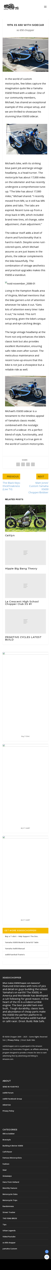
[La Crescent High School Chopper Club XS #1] (25, 586)
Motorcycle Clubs (10, 1194)
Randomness (8, 1206)
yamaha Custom (10, 1248)
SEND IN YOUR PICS (11, 1087)
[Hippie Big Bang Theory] (25, 552)
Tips (4, 1224)
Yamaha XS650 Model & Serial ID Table (21, 942)
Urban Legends (9, 1230)
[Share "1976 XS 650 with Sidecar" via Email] (32, 464)
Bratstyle (7, 1139)
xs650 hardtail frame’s (15, 954)
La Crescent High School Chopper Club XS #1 (22, 603)
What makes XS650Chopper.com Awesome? (21, 983)
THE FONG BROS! (10, 1218)
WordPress (43, 1262)
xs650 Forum (8, 1093)
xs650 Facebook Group (12, 1099)
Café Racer (7, 1152)
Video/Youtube (9, 1236)
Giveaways (7, 1176)
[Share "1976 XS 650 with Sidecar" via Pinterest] (28, 464)
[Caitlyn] (25, 518)
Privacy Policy (13, 1040)
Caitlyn (10, 535)
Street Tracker (9, 1212)
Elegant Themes (20, 1262)
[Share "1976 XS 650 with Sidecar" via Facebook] (18, 464)
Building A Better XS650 (13, 1146)
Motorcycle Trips (10, 1200)
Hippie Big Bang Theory (21, 568)
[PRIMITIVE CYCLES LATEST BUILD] (25, 621)
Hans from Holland (11, 1182)
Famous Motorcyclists (12, 1158)
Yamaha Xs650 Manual (15, 948)
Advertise (7, 1105)
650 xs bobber (9, 1133)
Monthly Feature (10, 1188)
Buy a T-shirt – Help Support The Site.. (21, 936)
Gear (5, 1170)
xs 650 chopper (25, 30)
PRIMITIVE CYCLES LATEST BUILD (23, 638)
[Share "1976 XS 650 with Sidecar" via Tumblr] (23, 464)
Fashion (6, 1164)
